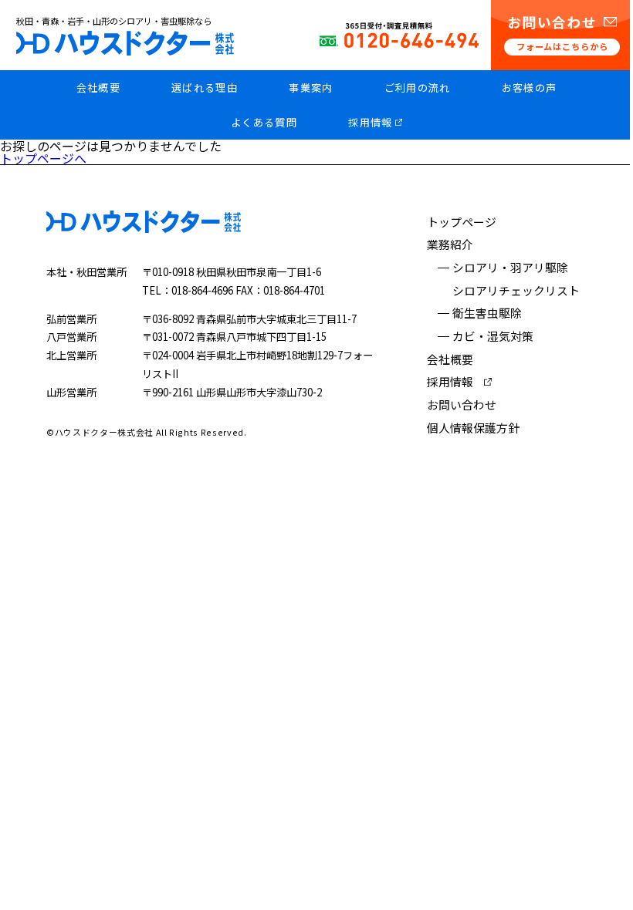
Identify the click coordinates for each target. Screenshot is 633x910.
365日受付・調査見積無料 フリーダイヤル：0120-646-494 (399, 35)
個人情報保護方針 (473, 428)
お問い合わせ (461, 404)
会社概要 (98, 87)
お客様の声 (529, 87)
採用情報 (370, 122)
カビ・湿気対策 (492, 336)
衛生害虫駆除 (487, 313)
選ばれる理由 (204, 87)
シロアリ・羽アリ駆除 (510, 267)
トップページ (461, 222)
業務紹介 (450, 244)
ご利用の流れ (417, 87)
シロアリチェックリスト (516, 290)
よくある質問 (264, 122)
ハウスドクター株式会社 (125, 43)
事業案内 (311, 87)
